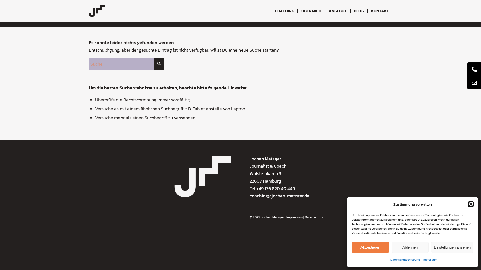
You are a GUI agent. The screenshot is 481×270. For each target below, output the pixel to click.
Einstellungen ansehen (452, 247)
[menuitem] (284, 11)
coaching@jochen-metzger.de (279, 195)
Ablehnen (410, 247)
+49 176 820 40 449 (275, 188)
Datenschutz (314, 217)
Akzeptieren (370, 247)
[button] (470, 204)
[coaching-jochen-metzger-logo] (97, 11)
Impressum (430, 260)
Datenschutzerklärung (405, 260)
